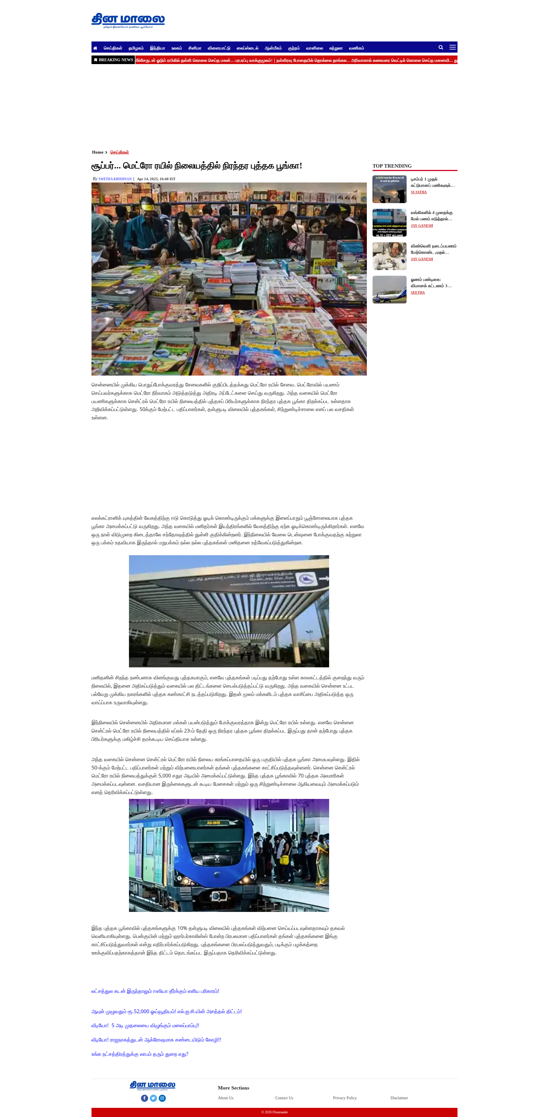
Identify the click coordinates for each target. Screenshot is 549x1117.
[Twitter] (153, 1098)
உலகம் (177, 48)
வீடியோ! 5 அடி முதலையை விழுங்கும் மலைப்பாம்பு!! (145, 1025)
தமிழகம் (136, 48)
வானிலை (314, 48)
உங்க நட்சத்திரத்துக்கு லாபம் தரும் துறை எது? (140, 1053)
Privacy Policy (345, 1098)
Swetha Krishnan (115, 179)
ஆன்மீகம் (273, 48)
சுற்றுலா (336, 48)
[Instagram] (162, 1098)
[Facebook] (144, 1098)
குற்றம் (294, 48)
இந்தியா (157, 48)
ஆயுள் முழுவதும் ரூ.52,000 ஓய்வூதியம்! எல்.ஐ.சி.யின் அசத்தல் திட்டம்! (167, 1011)
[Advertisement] (263, 106)
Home (98, 152)
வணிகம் (356, 48)
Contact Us (284, 1098)
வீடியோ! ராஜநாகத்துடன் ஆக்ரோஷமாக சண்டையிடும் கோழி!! (156, 1039)
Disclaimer (399, 1098)
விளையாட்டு (219, 48)
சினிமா (195, 48)
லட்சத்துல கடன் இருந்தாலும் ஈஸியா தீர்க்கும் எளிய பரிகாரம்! (155, 990)
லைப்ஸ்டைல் (247, 48)
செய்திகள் (113, 48)
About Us (225, 1098)
